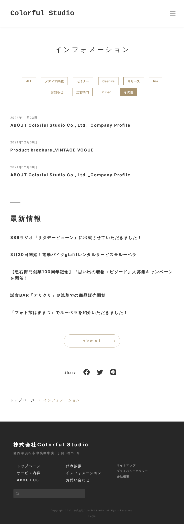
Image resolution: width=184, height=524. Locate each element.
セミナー (83, 81)
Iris (155, 81)
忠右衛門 (82, 92)
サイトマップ (126, 465)
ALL (29, 81)
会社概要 (123, 476)
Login (92, 516)
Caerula (108, 81)
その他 (128, 92)
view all (92, 341)
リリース (133, 81)
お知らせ (57, 92)
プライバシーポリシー (132, 471)
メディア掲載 (54, 81)
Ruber (106, 92)
